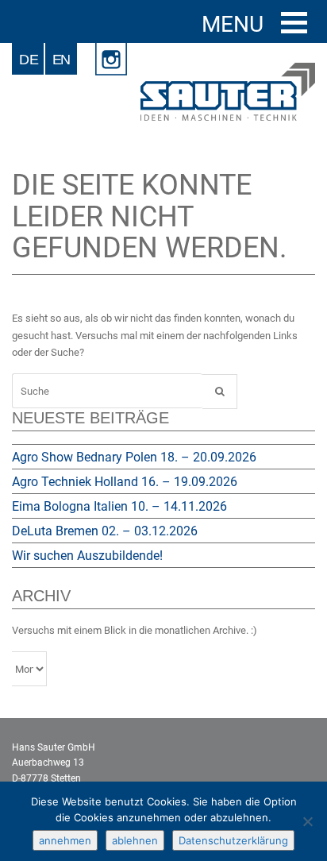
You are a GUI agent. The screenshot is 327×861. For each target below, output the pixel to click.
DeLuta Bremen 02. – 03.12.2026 (105, 531)
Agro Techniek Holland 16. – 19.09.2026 (124, 481)
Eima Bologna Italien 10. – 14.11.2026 (119, 506)
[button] (294, 22)
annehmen (65, 840)
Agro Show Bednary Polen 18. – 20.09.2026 (134, 457)
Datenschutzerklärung (233, 840)
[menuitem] (28, 59)
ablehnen (135, 840)
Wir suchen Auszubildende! (87, 555)
